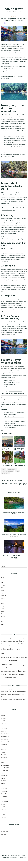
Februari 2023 (4, 760)
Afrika (2, 577)
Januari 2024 (4, 731)
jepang (6, 641)
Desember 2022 (5, 765)
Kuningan (9, 117)
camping (9, 638)
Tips (2, 621)
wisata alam (6, 664)
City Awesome (14, 8)
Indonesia (14, 16)
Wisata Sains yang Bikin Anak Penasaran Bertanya (14, 556)
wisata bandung (20, 665)
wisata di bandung (12, 668)
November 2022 (5, 767)
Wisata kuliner (12, 674)
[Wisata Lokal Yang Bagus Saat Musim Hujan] (14, 525)
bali (2, 638)
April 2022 (3, 786)
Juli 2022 (3, 778)
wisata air (17, 471)
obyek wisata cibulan (12, 469)
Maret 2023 (4, 757)
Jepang (2, 598)
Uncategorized (4, 626)
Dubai (2, 587)
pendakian (22, 643)
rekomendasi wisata (11, 653)
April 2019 (3, 817)
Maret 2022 (4, 788)
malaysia (3, 606)
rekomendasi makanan (14, 645)
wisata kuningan (5, 473)
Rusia (2, 608)
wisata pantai (20, 674)
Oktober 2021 (4, 801)
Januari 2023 (4, 762)
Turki (2, 624)
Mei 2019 (3, 814)
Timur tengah (4, 619)
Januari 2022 (4, 793)
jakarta (17, 638)
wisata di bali (4, 668)
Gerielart (9, 23)
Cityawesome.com (6, 44)
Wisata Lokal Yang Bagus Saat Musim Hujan (14, 534)
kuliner (17, 641)
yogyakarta (18, 677)
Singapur (3, 613)
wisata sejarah (11, 677)
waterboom (24, 657)
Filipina (2, 593)
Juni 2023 (3, 749)
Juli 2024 (3, 715)
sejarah (2, 611)
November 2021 (5, 799)
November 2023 (5, 736)
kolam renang (11, 641)
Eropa (2, 590)
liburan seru (3, 643)
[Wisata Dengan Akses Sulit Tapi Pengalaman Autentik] (14, 503)
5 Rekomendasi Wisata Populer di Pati (10, 702)
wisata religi (3, 677)
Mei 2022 (3, 783)
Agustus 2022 (4, 775)
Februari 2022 (4, 791)
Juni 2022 (3, 780)
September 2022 (5, 773)
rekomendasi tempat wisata (7, 471)
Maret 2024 (4, 726)
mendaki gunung (9, 643)
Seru (7, 657)
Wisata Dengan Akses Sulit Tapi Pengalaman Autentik (14, 512)
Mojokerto (15, 643)
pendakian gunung (4, 645)
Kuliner (2, 603)
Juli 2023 (3, 747)
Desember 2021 (5, 796)
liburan (3, 469)
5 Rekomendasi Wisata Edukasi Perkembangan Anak (13, 699)
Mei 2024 (3, 720)
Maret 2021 (4, 812)
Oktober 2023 (4, 739)
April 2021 (3, 809)
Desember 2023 (5, 733)
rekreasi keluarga (19, 653)
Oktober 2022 (4, 770)
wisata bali (14, 665)
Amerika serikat (4, 580)
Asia (2, 582)
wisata (7, 661)
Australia (3, 585)
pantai (18, 643)
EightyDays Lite (23, 857)
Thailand (3, 616)
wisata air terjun (21, 661)
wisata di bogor (20, 668)
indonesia (13, 638)
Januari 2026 (4, 713)
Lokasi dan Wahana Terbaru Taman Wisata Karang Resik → (14, 484)
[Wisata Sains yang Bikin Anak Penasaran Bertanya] (14, 546)
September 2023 (5, 741)
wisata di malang (7, 671)
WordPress (13, 857)
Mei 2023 (3, 752)
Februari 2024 (4, 728)
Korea (2, 600)
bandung (5, 638)
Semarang (3, 657)
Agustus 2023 (4, 744)
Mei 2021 (3, 806)
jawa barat (21, 638)
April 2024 (3, 723)
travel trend (19, 657)
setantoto (3, 834)
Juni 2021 (3, 804)
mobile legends (4, 831)
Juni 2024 (3, 718)
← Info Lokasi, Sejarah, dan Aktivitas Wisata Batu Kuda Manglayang (12, 481)
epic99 (2, 828)
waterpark (3, 661)
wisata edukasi (16, 671)
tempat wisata (12, 657)
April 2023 (3, 754)
